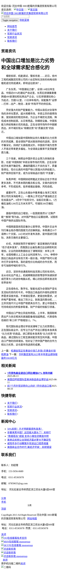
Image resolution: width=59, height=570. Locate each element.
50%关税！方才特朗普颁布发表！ (25, 429)
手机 (3, 502)
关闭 (5, 560)
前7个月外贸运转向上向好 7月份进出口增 (29, 386)
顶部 (3, 509)
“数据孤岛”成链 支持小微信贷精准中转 (28, 436)
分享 (3, 498)
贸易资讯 (12, 37)
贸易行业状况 (14, 33)
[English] (33, 9)
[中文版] (19, 9)
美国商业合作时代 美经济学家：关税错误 (29, 447)
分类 (29, 505)
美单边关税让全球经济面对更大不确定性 (29, 440)
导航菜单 (24, 20)
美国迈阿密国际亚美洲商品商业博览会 (27, 379)
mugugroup (24, 541)
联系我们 (12, 41)
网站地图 (32, 518)
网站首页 (12, 26)
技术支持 (22, 538)
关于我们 (12, 30)
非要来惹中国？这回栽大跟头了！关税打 (29, 432)
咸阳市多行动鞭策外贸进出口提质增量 (27, 443)
